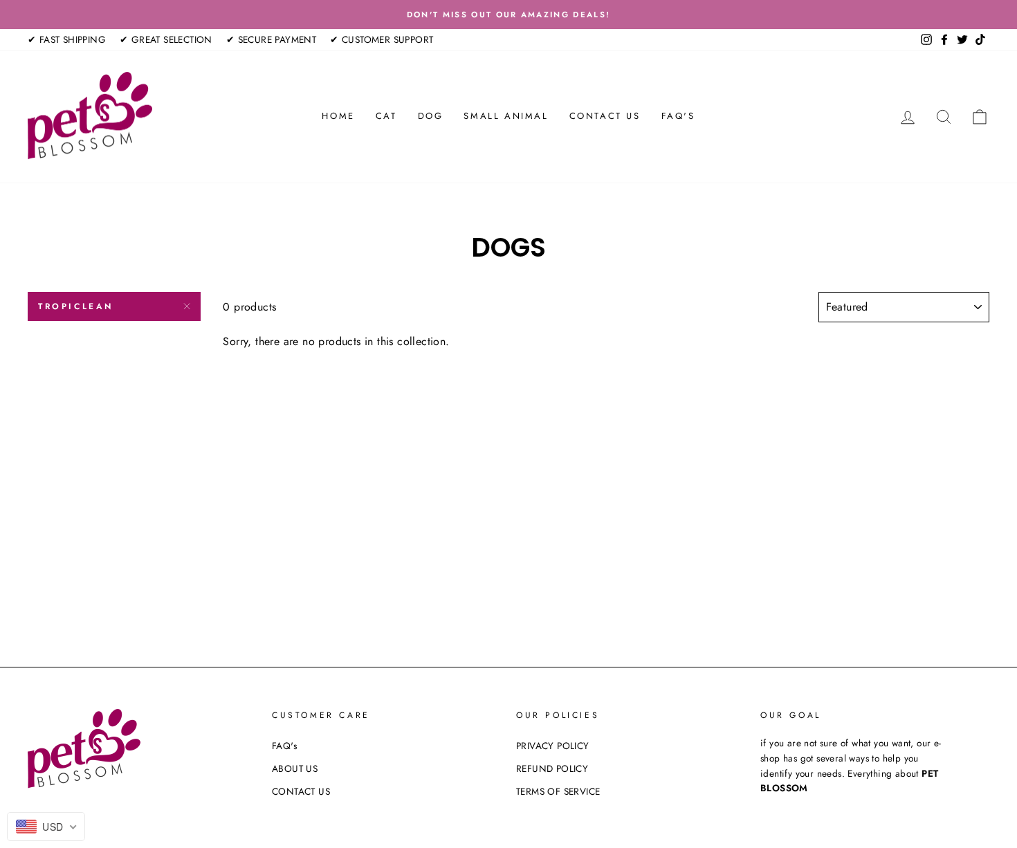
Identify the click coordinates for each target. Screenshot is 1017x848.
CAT (386, 115)
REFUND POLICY (552, 768)
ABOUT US (295, 768)
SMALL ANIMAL (506, 115)
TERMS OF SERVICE (558, 791)
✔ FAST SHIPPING (67, 39)
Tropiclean (75, 306)
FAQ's (678, 115)
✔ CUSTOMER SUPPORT (381, 39)
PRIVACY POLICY (552, 746)
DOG (430, 115)
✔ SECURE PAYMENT (271, 39)
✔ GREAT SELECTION (166, 39)
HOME (338, 115)
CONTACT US (605, 115)
